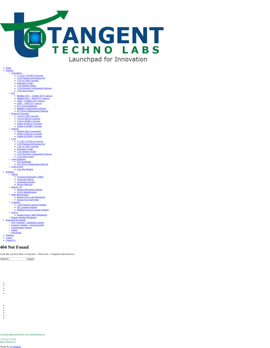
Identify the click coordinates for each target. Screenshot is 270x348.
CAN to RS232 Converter (28, 118)
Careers (9, 238)
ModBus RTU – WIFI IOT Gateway (33, 98)
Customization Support (21, 227)
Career (9, 288)
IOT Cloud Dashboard (27, 106)
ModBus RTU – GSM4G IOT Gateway (35, 96)
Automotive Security (26, 182)
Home (8, 68)
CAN (13, 139)
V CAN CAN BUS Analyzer (30, 75)
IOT (13, 93)
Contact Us (11, 240)
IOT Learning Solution (27, 207)
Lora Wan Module (25, 169)
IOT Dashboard (24, 161)
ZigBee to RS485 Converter (29, 126)
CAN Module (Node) (26, 85)
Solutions (10, 172)
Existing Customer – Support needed (27, 225)
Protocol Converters (20, 113)
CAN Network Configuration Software (34, 88)
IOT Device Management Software (32, 111)
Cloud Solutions (18, 159)
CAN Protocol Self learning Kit (31, 78)
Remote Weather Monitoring (24, 217)
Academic (15, 202)
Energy (14, 212)
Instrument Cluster (25, 83)
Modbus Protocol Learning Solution (33, 210)
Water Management (20, 194)
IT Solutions (15, 346)
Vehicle (14, 174)
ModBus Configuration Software (31, 108)
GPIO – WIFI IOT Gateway (29, 103)
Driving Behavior (24, 184)
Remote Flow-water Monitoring (31, 197)
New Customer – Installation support (27, 222)
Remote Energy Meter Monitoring (32, 215)
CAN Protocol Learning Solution (31, 205)
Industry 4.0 (16, 187)
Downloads (16, 232)
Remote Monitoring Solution (29, 189)
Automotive (16, 73)
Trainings (10, 235)
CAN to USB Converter (28, 80)
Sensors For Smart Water (28, 199)
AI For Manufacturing (27, 192)
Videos (14, 230)
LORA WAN (17, 167)
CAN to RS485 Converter (28, 121)
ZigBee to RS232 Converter (29, 123)
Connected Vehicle (25, 179)
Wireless (15, 129)
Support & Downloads (16, 220)
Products (9, 70)
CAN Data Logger (25, 91)
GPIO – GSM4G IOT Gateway (31, 101)
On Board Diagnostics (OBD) (30, 177)
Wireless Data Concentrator (29, 131)
